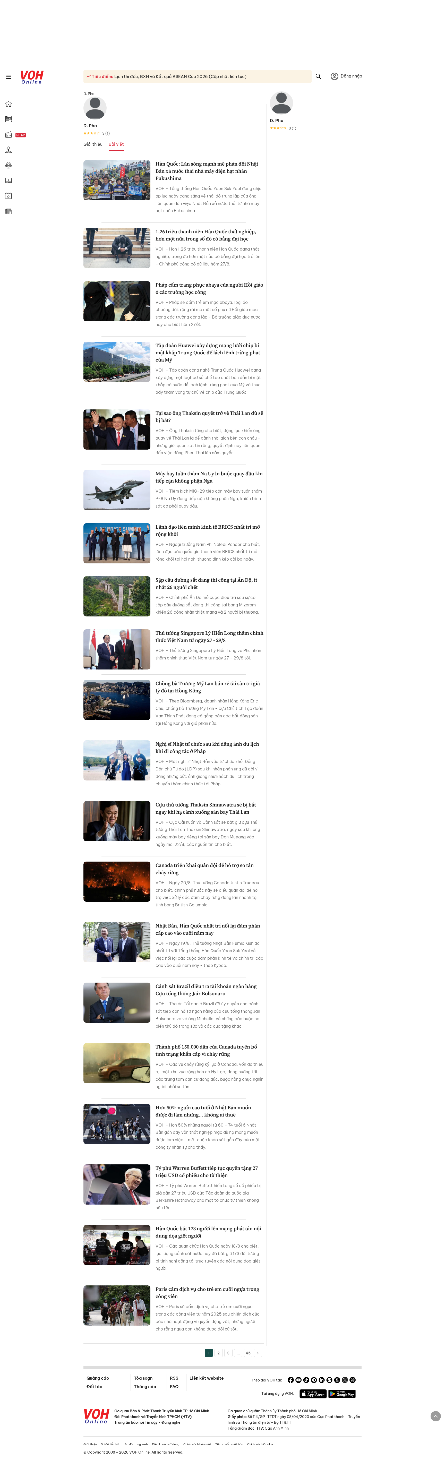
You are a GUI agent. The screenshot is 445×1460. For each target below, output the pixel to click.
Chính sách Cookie (260, 1444)
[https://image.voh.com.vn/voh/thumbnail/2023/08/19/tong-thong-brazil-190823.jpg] (116, 1003)
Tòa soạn (143, 1378)
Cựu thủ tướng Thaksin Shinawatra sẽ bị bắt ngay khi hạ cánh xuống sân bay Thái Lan (206, 808)
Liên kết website (207, 1378)
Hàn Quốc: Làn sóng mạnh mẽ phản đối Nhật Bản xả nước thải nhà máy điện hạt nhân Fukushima (207, 171)
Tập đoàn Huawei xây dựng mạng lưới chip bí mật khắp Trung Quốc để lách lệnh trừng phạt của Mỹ (208, 352)
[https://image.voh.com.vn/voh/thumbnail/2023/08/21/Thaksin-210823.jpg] (116, 821)
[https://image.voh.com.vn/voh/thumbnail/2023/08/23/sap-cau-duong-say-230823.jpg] (116, 596)
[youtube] (298, 1381)
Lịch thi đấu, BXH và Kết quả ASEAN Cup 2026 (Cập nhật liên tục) (179, 76)
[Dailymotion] (352, 1381)
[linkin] (322, 1381)
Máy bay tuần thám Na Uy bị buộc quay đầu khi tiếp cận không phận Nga (209, 477)
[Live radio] (29, 135)
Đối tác (94, 1386)
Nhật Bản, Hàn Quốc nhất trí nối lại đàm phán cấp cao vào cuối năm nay (208, 929)
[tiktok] (306, 1381)
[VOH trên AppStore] (313, 1394)
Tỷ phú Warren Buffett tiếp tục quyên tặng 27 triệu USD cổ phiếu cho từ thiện (207, 1171)
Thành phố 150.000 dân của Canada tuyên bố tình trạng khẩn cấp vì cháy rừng (206, 1050)
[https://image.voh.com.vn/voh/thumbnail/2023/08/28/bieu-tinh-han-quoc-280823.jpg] (116, 180)
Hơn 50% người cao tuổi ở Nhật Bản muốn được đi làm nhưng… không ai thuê (203, 1111)
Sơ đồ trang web (136, 1444)
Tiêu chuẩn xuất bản (229, 1444)
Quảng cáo (98, 1378)
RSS (174, 1378)
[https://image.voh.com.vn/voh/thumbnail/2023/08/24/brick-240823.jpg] (116, 543)
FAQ (174, 1386)
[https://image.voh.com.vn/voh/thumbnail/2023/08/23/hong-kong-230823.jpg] (116, 700)
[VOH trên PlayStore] (342, 1394)
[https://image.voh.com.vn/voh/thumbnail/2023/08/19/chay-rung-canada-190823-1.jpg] (116, 1063)
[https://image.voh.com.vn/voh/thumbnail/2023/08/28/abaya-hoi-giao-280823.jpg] (116, 301)
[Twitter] (345, 1381)
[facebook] (291, 1381)
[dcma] (337, 1381)
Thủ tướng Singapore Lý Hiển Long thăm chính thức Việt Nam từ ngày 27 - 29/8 (209, 636)
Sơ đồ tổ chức (111, 1444)
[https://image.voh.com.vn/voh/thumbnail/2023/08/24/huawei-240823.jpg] (116, 362)
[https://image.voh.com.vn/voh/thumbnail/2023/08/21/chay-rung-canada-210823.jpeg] (116, 882)
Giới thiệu (90, 1444)
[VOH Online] (96, 1416)
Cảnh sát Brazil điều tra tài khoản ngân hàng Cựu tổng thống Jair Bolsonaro (206, 990)
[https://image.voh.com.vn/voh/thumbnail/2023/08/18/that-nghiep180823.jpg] (116, 1124)
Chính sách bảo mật (197, 1444)
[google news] (329, 1381)
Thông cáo (145, 1386)
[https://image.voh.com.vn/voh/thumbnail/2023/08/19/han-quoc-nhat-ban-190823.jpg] (116, 942)
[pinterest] (314, 1381)
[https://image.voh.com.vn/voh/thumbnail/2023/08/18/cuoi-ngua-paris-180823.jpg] (116, 1305)
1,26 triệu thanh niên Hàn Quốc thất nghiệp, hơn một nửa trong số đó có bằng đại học (206, 235)
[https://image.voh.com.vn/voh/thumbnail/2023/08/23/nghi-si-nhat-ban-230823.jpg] (116, 760)
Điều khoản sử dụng (165, 1444)
